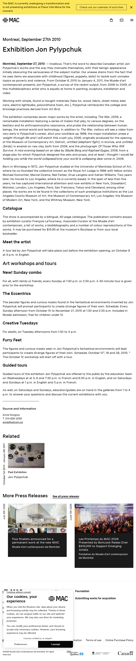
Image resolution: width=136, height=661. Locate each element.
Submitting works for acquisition (95, 598)
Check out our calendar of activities (101, 7)
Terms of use (93, 640)
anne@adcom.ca (13, 422)
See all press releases (66, 496)
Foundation (82, 591)
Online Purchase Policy (119, 640)
